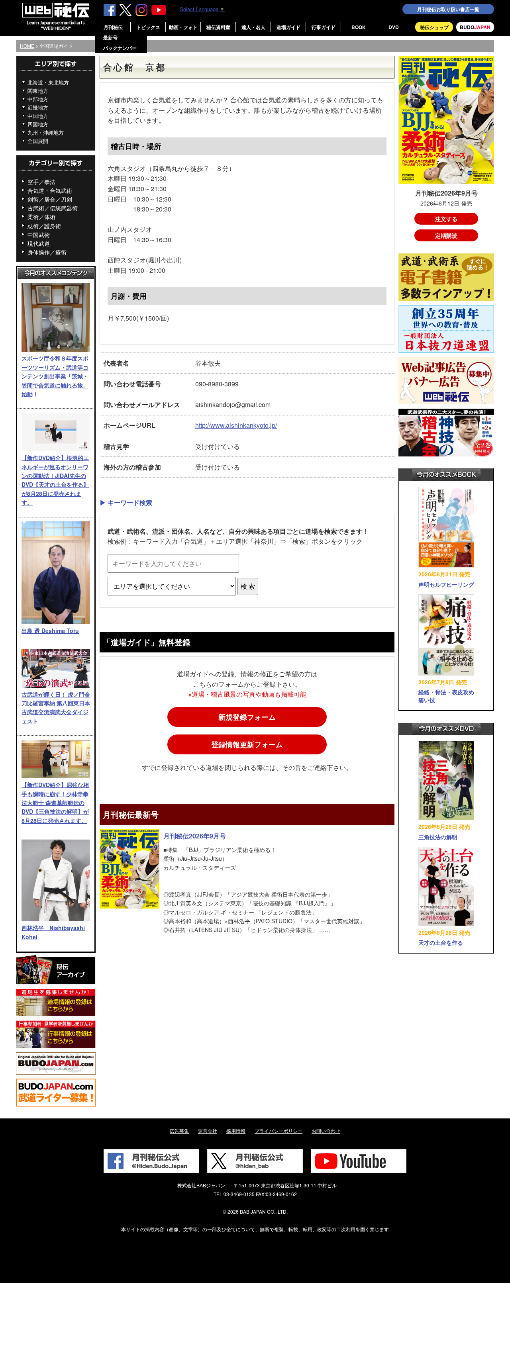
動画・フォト (183, 27)
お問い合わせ (326, 1130)
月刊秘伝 (113, 27)
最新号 (110, 37)
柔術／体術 (41, 217)
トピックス (148, 27)
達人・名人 (253, 27)
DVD (393, 27)
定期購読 (446, 235)
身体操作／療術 (47, 252)
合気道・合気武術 (49, 190)
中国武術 (38, 235)
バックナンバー (120, 47)
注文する (446, 219)
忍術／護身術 (44, 226)
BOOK (358, 27)
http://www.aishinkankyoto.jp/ (236, 425)
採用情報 (235, 1130)
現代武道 (38, 243)
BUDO (475, 27)
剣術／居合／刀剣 (49, 199)
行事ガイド (323, 27)
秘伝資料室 (218, 27)
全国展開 (37, 141)
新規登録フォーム (247, 717)
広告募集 (179, 1130)
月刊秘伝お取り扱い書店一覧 (448, 9)
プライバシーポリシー (278, 1130)
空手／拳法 (41, 182)
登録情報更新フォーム (247, 744)
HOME (27, 45)
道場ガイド (288, 27)
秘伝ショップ (434, 27)
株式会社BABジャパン (201, 1185)
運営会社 (207, 1130)
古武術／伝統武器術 (52, 208)
